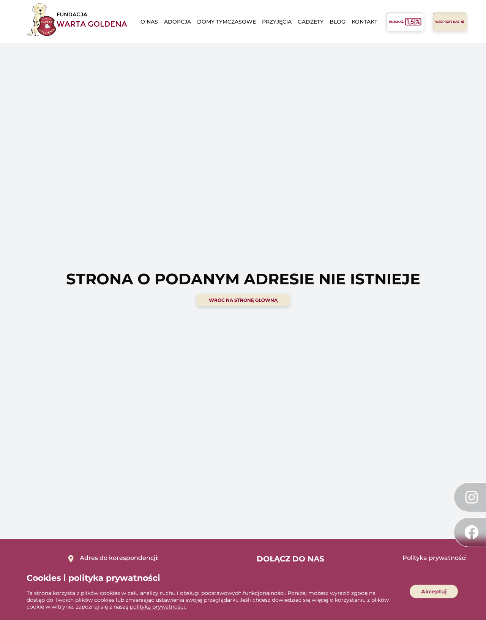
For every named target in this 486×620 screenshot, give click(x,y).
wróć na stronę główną (243, 300)
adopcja (177, 21)
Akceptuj (434, 591)
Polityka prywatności (434, 557)
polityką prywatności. (158, 606)
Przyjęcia (277, 21)
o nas (149, 21)
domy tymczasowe (226, 21)
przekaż (396, 22)
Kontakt (364, 21)
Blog (338, 21)
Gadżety (310, 21)
